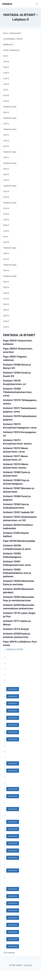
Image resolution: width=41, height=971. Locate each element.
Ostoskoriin (12, 689)
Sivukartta (28, 965)
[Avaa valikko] (37, 3)
